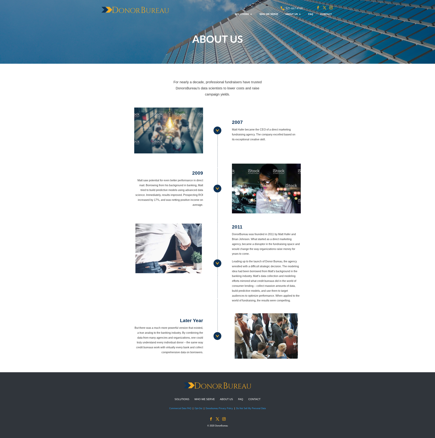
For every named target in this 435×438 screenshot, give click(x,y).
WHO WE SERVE (268, 14)
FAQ (310, 14)
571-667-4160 (294, 8)
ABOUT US (291, 14)
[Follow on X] (324, 7)
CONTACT (326, 14)
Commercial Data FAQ (180, 408)
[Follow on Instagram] (331, 7)
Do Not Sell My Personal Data (251, 408)
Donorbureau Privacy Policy (219, 408)
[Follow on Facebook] (318, 7)
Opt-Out (198, 408)
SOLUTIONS (242, 14)
